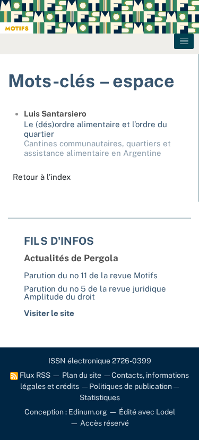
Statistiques (100, 397)
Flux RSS (34, 375)
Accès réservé (104, 423)
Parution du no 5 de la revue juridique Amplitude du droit (95, 292)
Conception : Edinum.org (65, 412)
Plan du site (81, 375)
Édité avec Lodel (147, 412)
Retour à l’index (42, 176)
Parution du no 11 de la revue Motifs (91, 275)
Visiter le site (49, 313)
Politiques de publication (130, 386)
